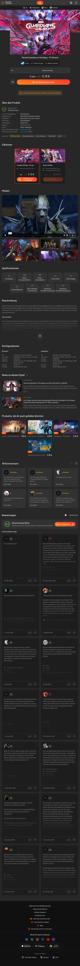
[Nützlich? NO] (35, 580)
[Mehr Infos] (20, 557)
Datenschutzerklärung (40, 909)
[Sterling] (32, 493)
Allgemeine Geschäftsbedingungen (40, 906)
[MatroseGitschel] (32, 472)
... (64, 136)
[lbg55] (45, 538)
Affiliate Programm (40, 912)
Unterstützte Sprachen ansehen (30, 116)
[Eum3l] (45, 849)
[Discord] (27, 939)
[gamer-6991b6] (6, 694)
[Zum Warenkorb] (71, 2)
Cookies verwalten (40, 953)
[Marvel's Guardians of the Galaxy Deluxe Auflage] (53, 166)
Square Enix (24, 123)
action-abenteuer (41, 136)
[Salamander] (6, 538)
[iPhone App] (26, 946)
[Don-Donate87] (6, 797)
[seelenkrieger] (58, 493)
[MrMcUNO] (6, 472)
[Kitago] (45, 797)
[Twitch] (53, 939)
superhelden (51, 136)
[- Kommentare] (71, 463)
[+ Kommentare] (76, 463)
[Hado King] (6, 590)
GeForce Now (16, 136)
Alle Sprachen (73, 515)
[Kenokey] (45, 590)
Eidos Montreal (25, 120)
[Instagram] (37, 939)
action (59, 136)
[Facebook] (43, 939)
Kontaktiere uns (40, 915)
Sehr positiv (24, 129)
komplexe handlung (28, 136)
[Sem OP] (6, 849)
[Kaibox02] (45, 746)
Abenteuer (28, 127)
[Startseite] (7, 2)
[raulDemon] (6, 746)
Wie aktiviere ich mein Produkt (30, 118)
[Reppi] (6, 493)
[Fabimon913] (45, 694)
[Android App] (40, 946)
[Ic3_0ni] (58, 472)
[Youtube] (48, 939)
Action (22, 127)
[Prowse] (45, 642)
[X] (32, 939)
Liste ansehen (24, 114)
